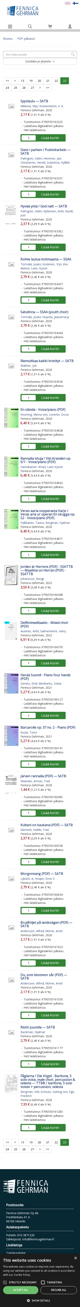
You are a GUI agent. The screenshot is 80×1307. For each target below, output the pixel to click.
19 (31, 81)
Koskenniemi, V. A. (51, 106)
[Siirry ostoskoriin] (50, 26)
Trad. (47, 781)
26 (24, 88)
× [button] (75, 1258)
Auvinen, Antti (30, 631)
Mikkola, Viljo (29, 106)
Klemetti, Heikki (31, 830)
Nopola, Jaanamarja (55, 317)
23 (64, 81)
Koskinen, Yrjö (52, 264)
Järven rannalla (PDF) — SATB (43, 776)
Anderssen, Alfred (32, 931)
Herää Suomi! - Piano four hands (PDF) (46, 677)
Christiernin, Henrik (33, 162)
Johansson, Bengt (32, 579)
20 (39, 81)
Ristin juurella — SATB (38, 1027)
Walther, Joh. (29, 366)
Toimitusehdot (16, 1253)
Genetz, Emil (29, 683)
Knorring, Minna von (34, 414)
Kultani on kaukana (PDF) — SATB (47, 825)
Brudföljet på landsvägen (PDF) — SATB (46, 924)
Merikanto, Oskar (50, 683)
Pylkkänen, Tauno (32, 523)
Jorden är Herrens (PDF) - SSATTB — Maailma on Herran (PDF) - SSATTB (47, 570)
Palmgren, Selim (31, 158)
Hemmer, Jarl (52, 158)
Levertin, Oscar (59, 414)
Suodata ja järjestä (38, 61)
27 (32, 88)
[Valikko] (10, 26)
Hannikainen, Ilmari (33, 467)
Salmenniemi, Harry (53, 631)
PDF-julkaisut (26, 38)
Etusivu (8, 38)
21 (47, 81)
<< (7, 81)
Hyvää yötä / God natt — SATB (44, 206)
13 (22, 81)
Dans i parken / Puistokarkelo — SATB (46, 151)
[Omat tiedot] (70, 26)
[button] (40, 1300)
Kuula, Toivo (29, 732)
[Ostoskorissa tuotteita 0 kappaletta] (50, 27)
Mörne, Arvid (53, 931)
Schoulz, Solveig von (54, 1092)
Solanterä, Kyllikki (58, 162)
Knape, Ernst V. (45, 879)
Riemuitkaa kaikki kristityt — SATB (47, 361)
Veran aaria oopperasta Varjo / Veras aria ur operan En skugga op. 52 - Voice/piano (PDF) (48, 514)
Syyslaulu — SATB (34, 101)
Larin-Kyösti (55, 467)
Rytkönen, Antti (53, 211)
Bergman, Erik (30, 1092)
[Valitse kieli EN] (67, 3)
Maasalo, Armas (31, 781)
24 (7, 88)
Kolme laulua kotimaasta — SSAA (46, 259)
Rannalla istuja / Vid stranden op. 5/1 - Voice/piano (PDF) (46, 460)
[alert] (40, 1280)
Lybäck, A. (27, 879)
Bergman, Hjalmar (58, 523)
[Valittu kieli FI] (75, 3)
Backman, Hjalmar (33, 1032)
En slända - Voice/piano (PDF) (43, 409)
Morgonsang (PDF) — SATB (42, 873)
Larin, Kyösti (39, 268)
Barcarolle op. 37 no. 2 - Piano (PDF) (48, 727)
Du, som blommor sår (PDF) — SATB (44, 977)
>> (47, 88)
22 (56, 81)
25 (15, 88)
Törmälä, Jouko (31, 264)
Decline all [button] (58, 1290)
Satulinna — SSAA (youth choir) (44, 312)
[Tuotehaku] (30, 26)
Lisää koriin (50, 138)
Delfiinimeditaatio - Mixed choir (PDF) (44, 624)
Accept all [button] (21, 1290)
